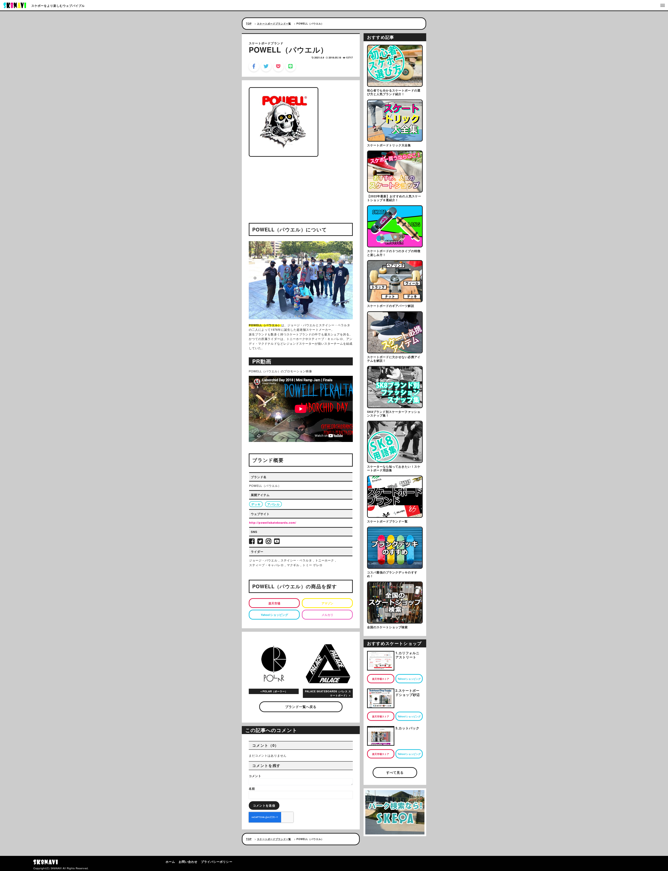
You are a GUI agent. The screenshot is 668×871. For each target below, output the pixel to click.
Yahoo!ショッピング (274, 615)
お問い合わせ (188, 862)
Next (345, 278)
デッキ (256, 504)
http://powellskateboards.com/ (272, 522)
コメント (255, 776)
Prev (255, 278)
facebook (254, 66)
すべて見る (395, 772)
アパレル (273, 504)
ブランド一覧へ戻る (301, 706)
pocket (278, 66)
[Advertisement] (301, 184)
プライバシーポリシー (216, 862)
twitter (266, 66)
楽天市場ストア (380, 678)
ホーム (170, 862)
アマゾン (327, 603)
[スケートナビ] (14, 5)
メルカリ (327, 615)
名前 (252, 788)
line (290, 66)
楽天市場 (274, 603)
